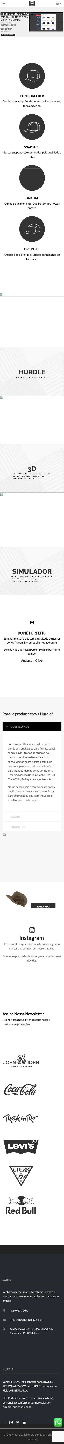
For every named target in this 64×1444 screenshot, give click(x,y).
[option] (32, 640)
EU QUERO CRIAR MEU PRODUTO (7, 34)
